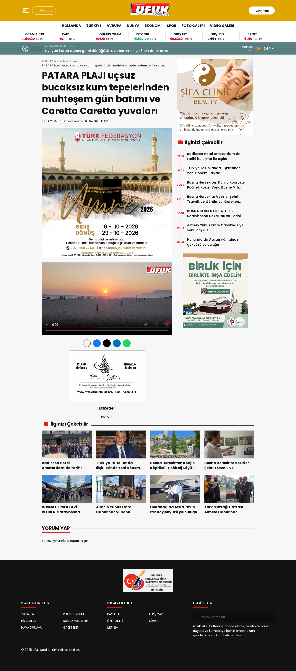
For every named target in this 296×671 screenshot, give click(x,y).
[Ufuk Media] (150, 10)
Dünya (133, 25)
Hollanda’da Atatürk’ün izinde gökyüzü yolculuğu (213, 242)
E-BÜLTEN (203, 603)
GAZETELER (71, 627)
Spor (171, 25)
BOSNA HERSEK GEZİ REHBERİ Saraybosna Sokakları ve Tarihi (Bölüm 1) (214, 213)
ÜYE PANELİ (115, 621)
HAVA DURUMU (31, 627)
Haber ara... (44, 10)
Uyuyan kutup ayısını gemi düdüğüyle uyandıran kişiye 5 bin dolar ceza (106, 50)
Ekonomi (153, 25)
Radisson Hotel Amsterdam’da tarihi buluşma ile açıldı (214, 156)
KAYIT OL (113, 614)
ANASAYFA (49, 61)
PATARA (106, 417)
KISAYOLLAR (119, 603)
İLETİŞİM (112, 627)
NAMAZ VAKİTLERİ (75, 621)
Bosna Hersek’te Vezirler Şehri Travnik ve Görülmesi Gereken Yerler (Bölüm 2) (213, 199)
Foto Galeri (193, 25)
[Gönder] (270, 617)
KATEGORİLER (35, 603)
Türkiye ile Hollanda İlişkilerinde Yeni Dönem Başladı (214, 170)
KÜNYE (153, 621)
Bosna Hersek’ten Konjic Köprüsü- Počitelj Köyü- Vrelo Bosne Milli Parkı (216, 185)
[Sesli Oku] (87, 343)
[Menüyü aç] (26, 10)
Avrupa (114, 25)
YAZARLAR (28, 614)
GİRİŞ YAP (156, 614)
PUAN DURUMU (73, 614)
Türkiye (93, 25)
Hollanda (71, 25)
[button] (33, 48)
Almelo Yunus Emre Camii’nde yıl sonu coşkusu (215, 227)
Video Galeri (222, 25)
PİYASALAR (28, 621)
